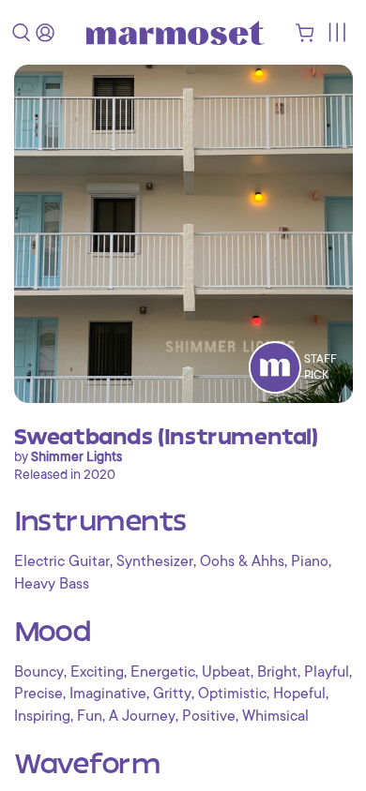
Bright (277, 672)
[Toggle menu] (336, 32)
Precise (38, 693)
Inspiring (42, 716)
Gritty (172, 693)
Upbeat (226, 672)
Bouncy (39, 672)
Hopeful (299, 693)
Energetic (162, 672)
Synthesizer (154, 561)
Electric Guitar (62, 561)
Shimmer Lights (76, 456)
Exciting (97, 672)
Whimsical (275, 716)
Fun (89, 716)
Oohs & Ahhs (242, 561)
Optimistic (232, 693)
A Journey (142, 716)
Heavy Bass (51, 583)
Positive (209, 716)
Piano (309, 561)
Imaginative (107, 693)
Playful (326, 672)
